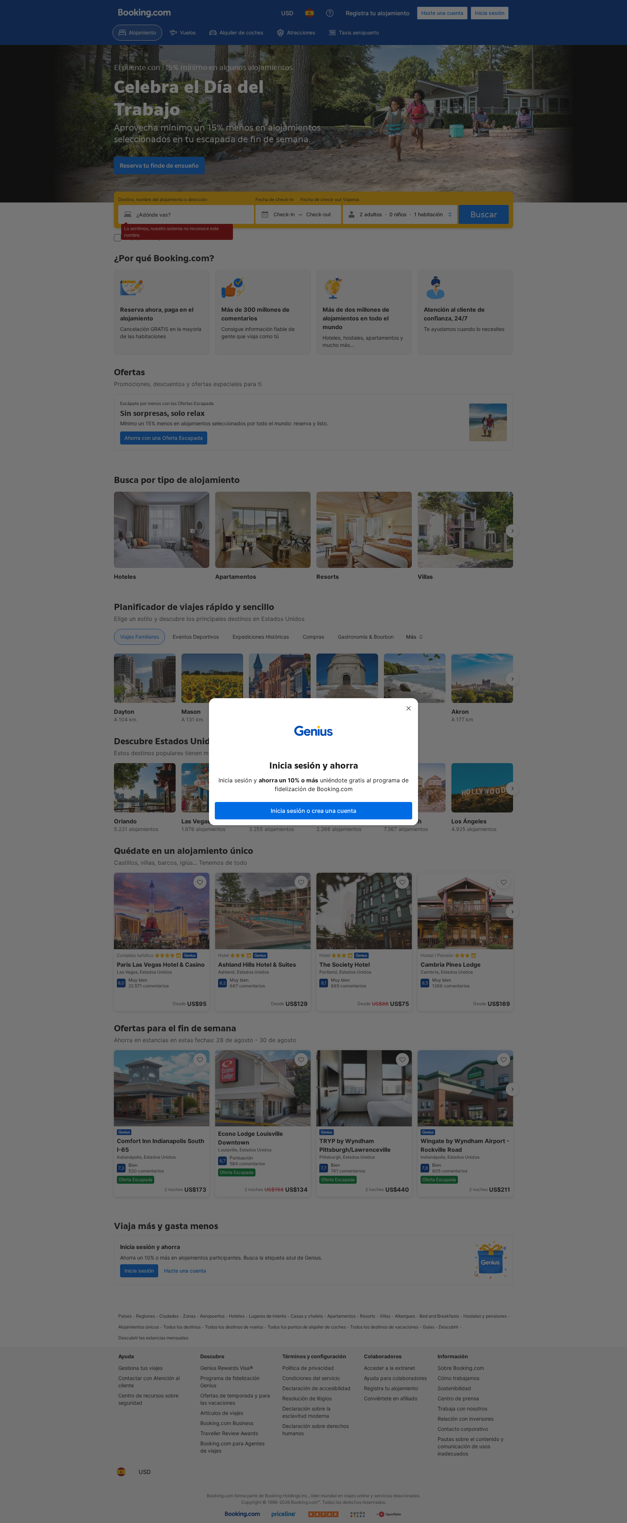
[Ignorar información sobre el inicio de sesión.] (408, 708)
